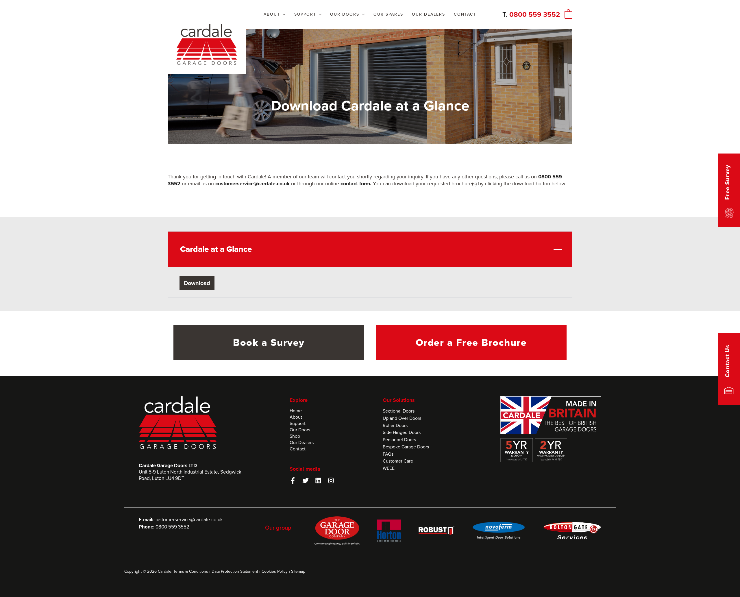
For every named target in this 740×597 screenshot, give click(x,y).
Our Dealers (302, 442)
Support (298, 423)
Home (296, 410)
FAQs (388, 454)
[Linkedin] (318, 480)
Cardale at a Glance (216, 249)
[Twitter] (305, 480)
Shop (295, 436)
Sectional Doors (399, 411)
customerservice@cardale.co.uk (188, 519)
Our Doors (300, 429)
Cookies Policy (275, 571)
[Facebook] (293, 480)
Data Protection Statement (235, 571)
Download (197, 283)
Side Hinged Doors (402, 432)
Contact (298, 449)
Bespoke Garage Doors (406, 446)
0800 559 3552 (534, 14)
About (296, 417)
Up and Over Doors (402, 418)
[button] (282, 14)
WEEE (389, 468)
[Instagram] (331, 480)
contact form (355, 183)
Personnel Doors (399, 439)
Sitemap (298, 571)
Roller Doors (395, 425)
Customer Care (398, 461)
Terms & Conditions (190, 571)
